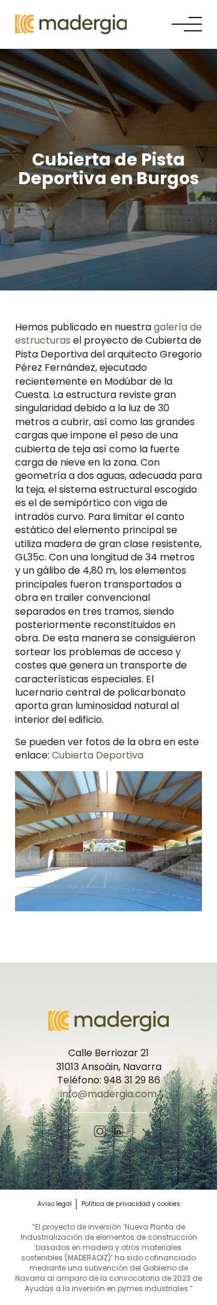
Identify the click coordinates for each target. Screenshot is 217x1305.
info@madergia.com (108, 1094)
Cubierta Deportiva (97, 755)
